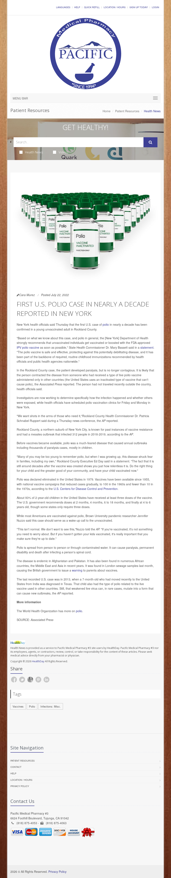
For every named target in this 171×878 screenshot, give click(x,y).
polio (106, 324)
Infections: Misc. (50, 706)
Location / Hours (115, 7)
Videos (63, 152)
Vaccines (18, 706)
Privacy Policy (19, 786)
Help (77, 7)
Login (155, 7)
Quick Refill (92, 7)
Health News (34, 152)
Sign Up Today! (139, 7)
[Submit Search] (150, 142)
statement (146, 347)
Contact (15, 766)
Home (107, 111)
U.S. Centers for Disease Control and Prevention (86, 489)
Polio (32, 706)
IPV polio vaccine (28, 347)
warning (77, 570)
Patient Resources (127, 111)
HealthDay (38, 661)
